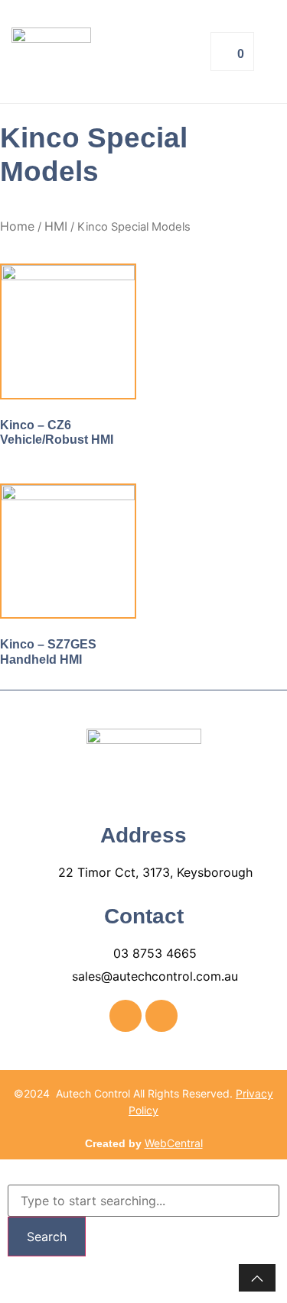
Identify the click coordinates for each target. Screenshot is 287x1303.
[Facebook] (125, 1016)
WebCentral (174, 1142)
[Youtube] (161, 1016)
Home (17, 226)
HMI (55, 226)
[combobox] (143, 1201)
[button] (166, 52)
